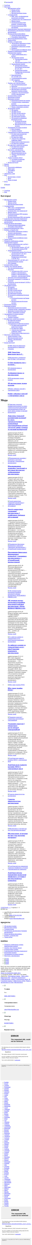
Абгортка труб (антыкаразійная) (21, 88)
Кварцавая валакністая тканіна (20, 100)
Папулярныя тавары (14, 976)
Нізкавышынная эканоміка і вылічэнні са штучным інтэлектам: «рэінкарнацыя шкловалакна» (17, 470)
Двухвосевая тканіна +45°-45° (20, 247)
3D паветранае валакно (18, 116)
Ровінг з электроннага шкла (19, 979)
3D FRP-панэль (16, 111)
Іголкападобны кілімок (15, 95)
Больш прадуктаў (13, 162)
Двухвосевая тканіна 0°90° (23, 62)
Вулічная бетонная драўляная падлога (20, 122)
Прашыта (14, 48)
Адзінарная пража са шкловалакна (16, 374)
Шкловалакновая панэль (18, 153)
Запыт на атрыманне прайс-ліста (11, 973)
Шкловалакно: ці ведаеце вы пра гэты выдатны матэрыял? (18, 835)
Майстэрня (11, 169)
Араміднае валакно (17, 148)
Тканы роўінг (12, 40)
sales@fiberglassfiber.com (17, 918)
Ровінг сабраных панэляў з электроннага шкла (18, 395)
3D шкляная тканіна (14, 108)
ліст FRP (14, 156)
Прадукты (7, 7)
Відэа (6, 181)
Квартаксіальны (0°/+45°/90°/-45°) (16, 75)
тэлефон (6, 915)
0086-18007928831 (9, 996)
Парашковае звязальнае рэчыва (20, 46)
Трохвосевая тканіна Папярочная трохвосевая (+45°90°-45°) (22, 72)
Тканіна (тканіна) (16, 130)
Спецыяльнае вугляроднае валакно (18, 132)
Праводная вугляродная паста (20, 142)
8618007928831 (9, 1023)
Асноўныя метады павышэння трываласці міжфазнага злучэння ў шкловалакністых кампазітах (17, 876)
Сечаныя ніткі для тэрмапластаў (21, 19)
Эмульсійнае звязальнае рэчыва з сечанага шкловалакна (20, 44)
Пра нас (6, 165)
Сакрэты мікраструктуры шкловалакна (14, 801)
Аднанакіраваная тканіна (19, 78)
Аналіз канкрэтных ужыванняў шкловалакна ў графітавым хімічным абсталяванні (16, 513)
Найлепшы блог (5, 977)
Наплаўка (14, 86)
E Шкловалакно (5, 979)
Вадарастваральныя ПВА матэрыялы (19, 217)
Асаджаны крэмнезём (18, 159)
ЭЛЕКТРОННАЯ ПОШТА (9, 917)
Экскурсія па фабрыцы (15, 167)
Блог (5, 175)
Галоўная (7, 5)
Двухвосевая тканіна (17, 57)
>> (10, 907)
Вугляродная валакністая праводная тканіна (18, 134)
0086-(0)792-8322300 (15, 915)
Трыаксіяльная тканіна (18, 64)
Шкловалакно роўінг (14, 8)
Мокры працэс (15, 21)
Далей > (6, 907)
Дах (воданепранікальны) (19, 84)
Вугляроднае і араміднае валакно (18, 145)
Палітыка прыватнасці (18, 977)
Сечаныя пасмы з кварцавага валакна (19, 309)
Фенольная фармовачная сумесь (17, 38)
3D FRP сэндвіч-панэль (18, 113)
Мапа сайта (24, 976)
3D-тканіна (14, 110)
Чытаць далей (12, 455)
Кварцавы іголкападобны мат (20, 105)
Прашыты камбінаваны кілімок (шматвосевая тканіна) (17, 52)
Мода (9, 178)
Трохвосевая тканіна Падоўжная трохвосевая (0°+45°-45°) (22, 67)
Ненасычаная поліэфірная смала (21, 49)
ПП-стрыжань (15, 80)
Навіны (6, 164)
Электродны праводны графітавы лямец (18, 139)
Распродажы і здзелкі (14, 177)
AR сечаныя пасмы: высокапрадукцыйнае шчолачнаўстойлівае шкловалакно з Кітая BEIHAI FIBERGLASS (16, 604)
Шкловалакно (18, 982)
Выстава (10, 172)
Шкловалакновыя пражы (19, 13)
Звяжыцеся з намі (9, 173)
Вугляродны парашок (17, 143)
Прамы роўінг (15, 10)
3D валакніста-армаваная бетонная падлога (19, 118)
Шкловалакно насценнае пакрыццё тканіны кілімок (19, 90)
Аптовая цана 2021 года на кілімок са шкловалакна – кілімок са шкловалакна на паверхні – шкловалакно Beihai (20, 273)
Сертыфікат (11, 170)
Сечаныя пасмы (12, 14)
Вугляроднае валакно (17, 146)
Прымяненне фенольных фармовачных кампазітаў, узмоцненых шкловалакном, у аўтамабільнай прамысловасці (17, 557)
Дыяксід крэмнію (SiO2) (15, 157)
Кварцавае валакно (13, 99)
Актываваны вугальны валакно (17, 127)
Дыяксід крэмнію (16, 161)
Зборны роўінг (15, 11)
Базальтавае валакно (14, 97)
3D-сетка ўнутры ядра (18, 115)
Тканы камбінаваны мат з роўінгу (18, 244)
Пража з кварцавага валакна (20, 107)
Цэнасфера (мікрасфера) (18, 37)
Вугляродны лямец (17, 137)
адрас (6, 912)
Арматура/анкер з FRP (18, 151)
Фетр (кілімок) (15, 129)
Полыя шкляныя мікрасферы (16, 34)
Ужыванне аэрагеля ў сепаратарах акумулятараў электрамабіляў (16, 727)
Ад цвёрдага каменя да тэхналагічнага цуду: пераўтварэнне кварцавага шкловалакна (17, 649)
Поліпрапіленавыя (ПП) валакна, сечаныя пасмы (18, 23)
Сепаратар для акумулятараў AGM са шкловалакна (20, 93)
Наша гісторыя (12, 180)
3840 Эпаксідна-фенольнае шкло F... (15, 353)
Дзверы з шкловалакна (18, 154)
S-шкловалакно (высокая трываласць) (19, 29)
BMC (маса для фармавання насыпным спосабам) (19, 17)
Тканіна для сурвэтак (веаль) (16, 83)
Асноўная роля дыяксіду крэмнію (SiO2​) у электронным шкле (17, 767)
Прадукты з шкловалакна (15, 150)
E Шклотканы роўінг (19, 981)
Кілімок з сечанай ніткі (15, 41)
